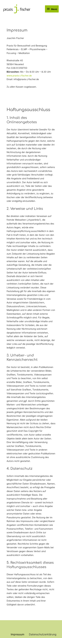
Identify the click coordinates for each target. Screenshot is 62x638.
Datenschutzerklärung (42, 634)
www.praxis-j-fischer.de (19, 75)
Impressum (17, 634)
